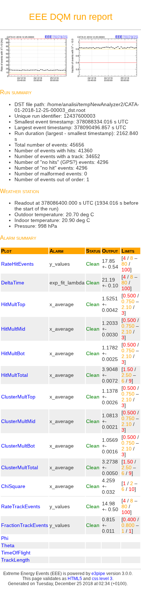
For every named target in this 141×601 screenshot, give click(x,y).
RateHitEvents (17, 264)
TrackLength (15, 560)
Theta (7, 545)
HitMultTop (13, 304)
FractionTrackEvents (24, 525)
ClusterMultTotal (19, 467)
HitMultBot (13, 353)
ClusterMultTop (18, 397)
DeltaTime (12, 283)
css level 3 (102, 578)
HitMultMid (13, 329)
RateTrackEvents (20, 506)
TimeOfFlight (15, 553)
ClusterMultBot (18, 446)
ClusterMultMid (18, 421)
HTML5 (75, 578)
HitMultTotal (14, 375)
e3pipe (98, 573)
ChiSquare (13, 486)
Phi (4, 538)
